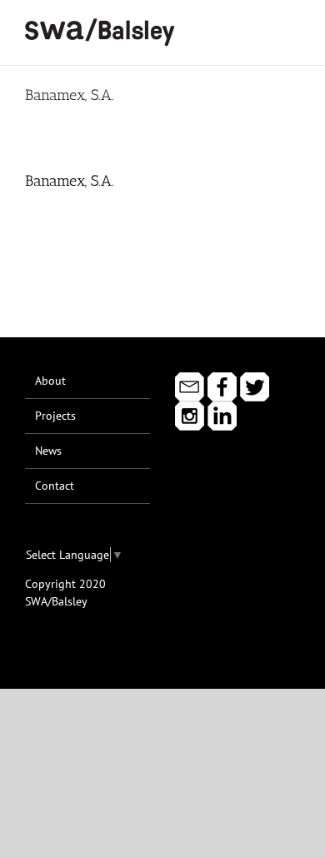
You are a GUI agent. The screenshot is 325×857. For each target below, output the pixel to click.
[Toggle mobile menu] (293, 25)
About (50, 380)
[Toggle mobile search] (263, 25)
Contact (54, 485)
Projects (55, 415)
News (48, 450)
